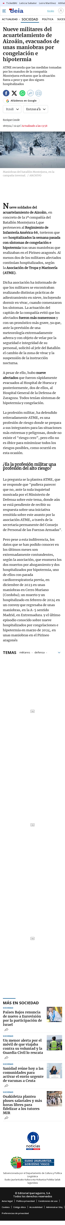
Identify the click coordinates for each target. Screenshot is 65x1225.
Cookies (6, 1207)
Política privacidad (25, 1201)
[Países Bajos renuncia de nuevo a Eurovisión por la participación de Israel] (54, 1014)
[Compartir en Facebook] (6, 94)
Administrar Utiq (54, 1207)
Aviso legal (7, 1201)
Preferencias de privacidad (15, 1213)
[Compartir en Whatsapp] (22, 94)
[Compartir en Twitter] (14, 94)
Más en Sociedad (21, 1002)
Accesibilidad (35, 1207)
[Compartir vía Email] (38, 94)
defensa (39, 652)
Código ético (19, 1207)
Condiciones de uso (48, 1201)
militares (25, 652)
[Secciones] (4, 10)
